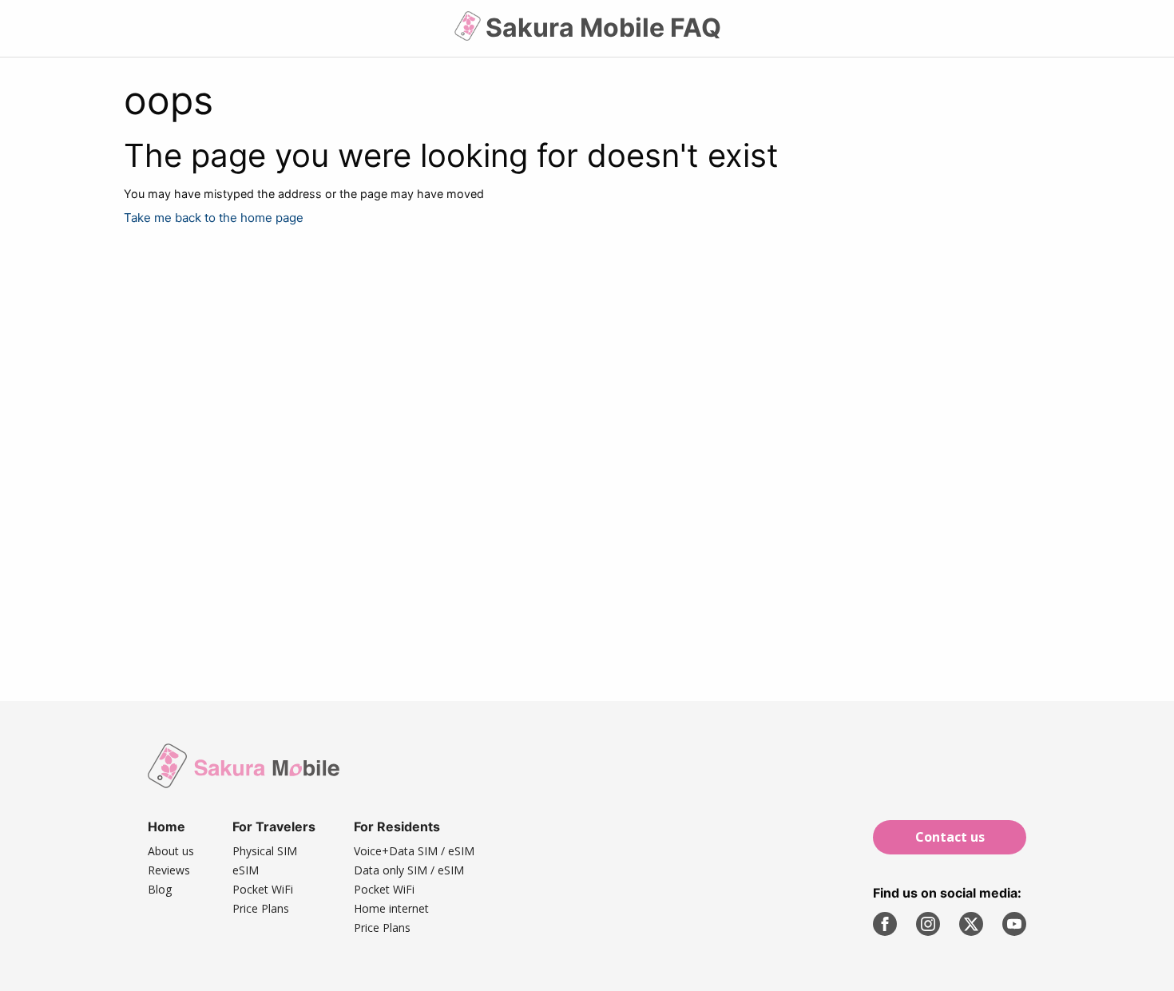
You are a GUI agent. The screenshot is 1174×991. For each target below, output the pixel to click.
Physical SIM (264, 850)
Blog (160, 889)
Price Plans (260, 908)
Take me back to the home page (213, 217)
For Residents (397, 826)
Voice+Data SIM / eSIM (414, 850)
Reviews (169, 870)
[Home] (469, 32)
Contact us (950, 837)
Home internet (391, 908)
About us (171, 850)
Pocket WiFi (262, 889)
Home (166, 826)
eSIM (245, 870)
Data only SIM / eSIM (409, 870)
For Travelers (273, 826)
